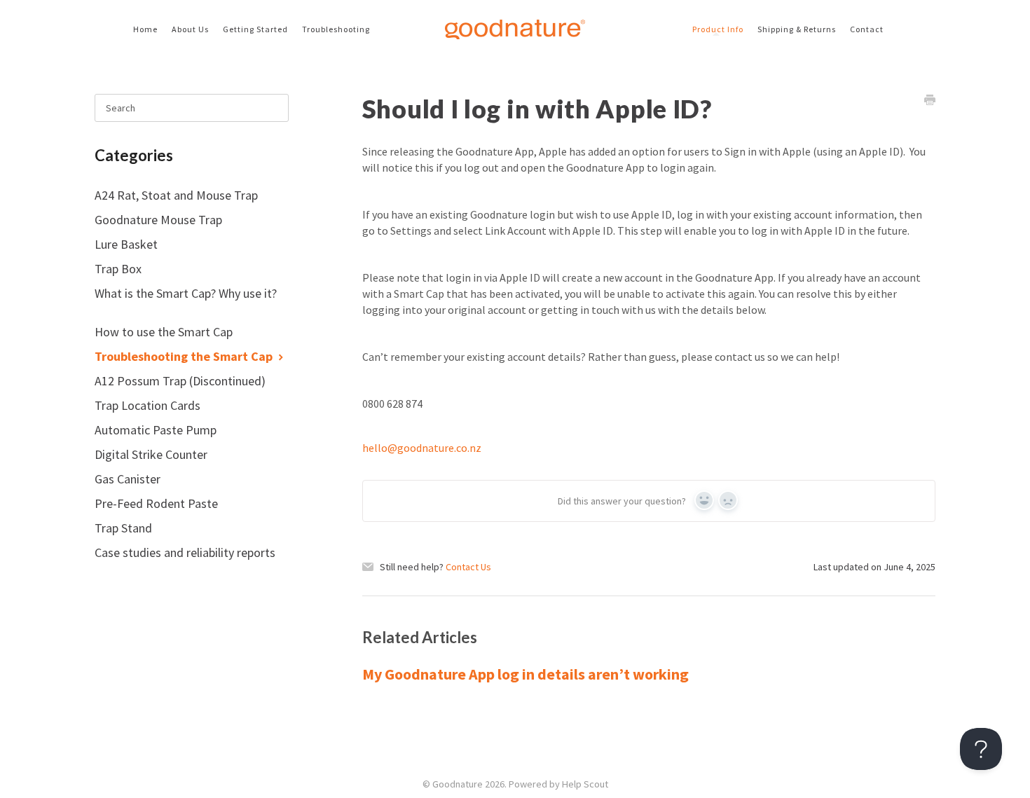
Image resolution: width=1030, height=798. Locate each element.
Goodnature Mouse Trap (160, 220)
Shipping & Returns (796, 29)
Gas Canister (129, 479)
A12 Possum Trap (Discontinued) (181, 381)
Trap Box (119, 269)
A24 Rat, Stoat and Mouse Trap (178, 195)
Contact (867, 29)
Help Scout (585, 784)
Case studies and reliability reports (185, 552)
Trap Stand (125, 528)
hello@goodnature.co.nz (421, 448)
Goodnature (457, 784)
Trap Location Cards (149, 405)
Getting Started (255, 29)
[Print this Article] (929, 101)
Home (145, 29)
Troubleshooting (336, 29)
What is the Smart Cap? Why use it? (186, 293)
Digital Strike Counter (152, 454)
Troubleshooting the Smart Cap (185, 356)
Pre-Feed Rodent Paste (158, 503)
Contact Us (468, 566)
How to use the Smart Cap (165, 332)
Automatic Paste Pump (157, 430)
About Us (190, 29)
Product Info (717, 29)
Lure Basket (127, 244)
